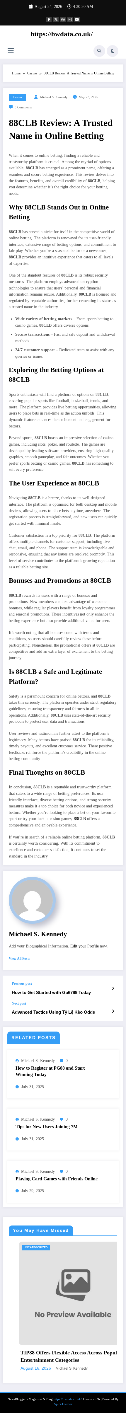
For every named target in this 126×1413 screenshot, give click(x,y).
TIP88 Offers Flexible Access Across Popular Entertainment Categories (61, 1356)
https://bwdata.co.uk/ (61, 34)
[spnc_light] (112, 51)
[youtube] (77, 19)
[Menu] (10, 51)
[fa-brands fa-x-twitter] (56, 19)
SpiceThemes (63, 1404)
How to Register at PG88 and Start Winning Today (50, 1071)
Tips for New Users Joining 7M (47, 1126)
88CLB (80, 819)
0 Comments (23, 107)
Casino (17, 97)
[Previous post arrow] (113, 988)
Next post (19, 1003)
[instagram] (70, 19)
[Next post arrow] (113, 1011)
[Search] (99, 51)
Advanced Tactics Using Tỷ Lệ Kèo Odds (53, 1012)
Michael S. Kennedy (54, 97)
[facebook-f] (49, 19)
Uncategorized (26, 1247)
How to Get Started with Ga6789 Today (51, 992)
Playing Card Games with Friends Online (57, 1178)
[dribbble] (63, 19)
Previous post (22, 983)
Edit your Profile (84, 946)
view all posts (19, 959)
